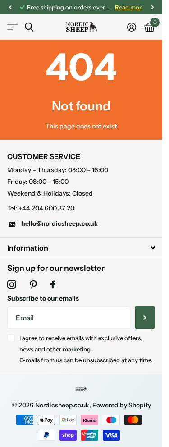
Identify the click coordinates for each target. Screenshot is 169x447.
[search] (29, 27)
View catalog (12, 27)
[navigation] (10, 7)
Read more (123, 7)
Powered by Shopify (121, 405)
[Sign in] (131, 27)
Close (81, 247)
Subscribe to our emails (43, 298)
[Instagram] (11, 284)
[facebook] (52, 285)
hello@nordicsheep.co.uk (59, 223)
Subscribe (145, 317)
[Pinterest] (33, 284)
